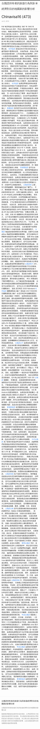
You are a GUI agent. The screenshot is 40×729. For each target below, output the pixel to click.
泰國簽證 (10, 108)
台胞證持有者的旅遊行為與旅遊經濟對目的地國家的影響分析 (19, 6)
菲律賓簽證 (24, 167)
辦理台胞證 (26, 543)
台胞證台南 (9, 508)
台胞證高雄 (27, 185)
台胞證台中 (19, 343)
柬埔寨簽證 (11, 407)
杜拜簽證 (12, 49)
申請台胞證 (26, 615)
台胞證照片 (29, 264)
